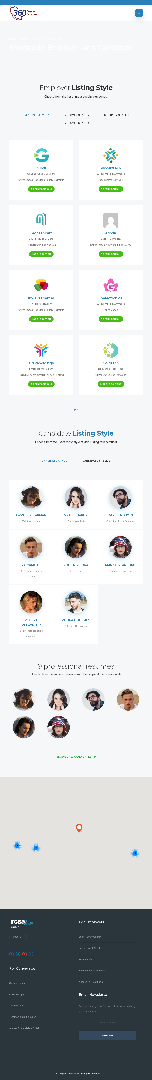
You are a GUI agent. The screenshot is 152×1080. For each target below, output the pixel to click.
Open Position (110, 189)
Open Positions (41, 189)
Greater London (45, 375)
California (59, 180)
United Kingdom (27, 375)
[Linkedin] (31, 954)
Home (13, 38)
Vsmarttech (111, 168)
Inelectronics (111, 298)
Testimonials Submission (22, 1017)
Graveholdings (41, 363)
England (59, 375)
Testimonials (16, 1005)
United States (25, 180)
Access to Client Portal (91, 982)
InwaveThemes (41, 298)
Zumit (41, 168)
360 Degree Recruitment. (67, 1073)
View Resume (31, 521)
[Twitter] (18, 954)
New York (118, 180)
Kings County (124, 245)
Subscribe (107, 1035)
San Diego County (43, 180)
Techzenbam (41, 233)
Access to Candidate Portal (24, 1028)
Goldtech (111, 363)
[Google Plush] (24, 954)
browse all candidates (74, 756)
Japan (114, 310)
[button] (79, 828)
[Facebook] (11, 954)
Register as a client (89, 948)
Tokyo (107, 310)
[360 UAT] (25, 13)
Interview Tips (16, 994)
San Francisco (118, 375)
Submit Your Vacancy (90, 936)
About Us (18, 937)
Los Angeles (49, 245)
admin (110, 233)
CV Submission (17, 983)
